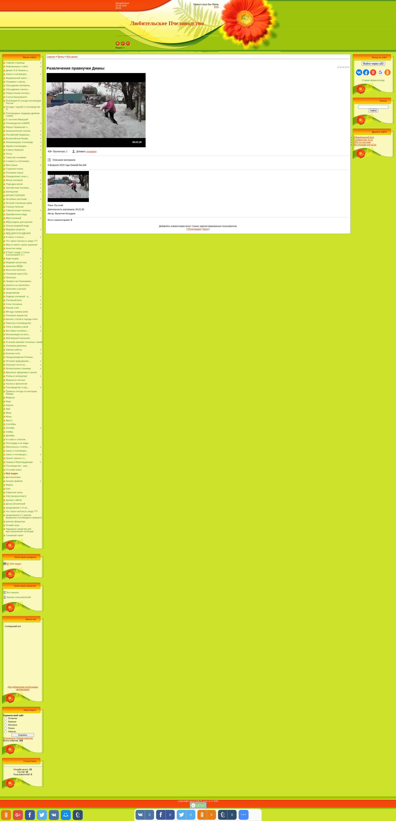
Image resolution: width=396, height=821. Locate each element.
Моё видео (15, 564)
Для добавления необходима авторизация (23, 688)
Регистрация (194, 229)
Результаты (9, 738)
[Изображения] (68, 186)
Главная (51, 56)
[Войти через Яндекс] (373, 72)
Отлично (12, 718)
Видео (61, 56)
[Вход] (128, 45)
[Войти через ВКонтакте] (359, 72)
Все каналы (13, 592)
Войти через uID (373, 63)
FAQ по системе (362, 142)
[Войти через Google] (380, 72)
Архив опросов (25, 738)
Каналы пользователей (19, 597)
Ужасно (12, 731)
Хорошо (12, 721)
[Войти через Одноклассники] (387, 72)
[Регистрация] (123, 45)
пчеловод (91, 151)
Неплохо (12, 725)
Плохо (11, 728)
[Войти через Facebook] (366, 72)
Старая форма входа (373, 80)
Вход (205, 229)
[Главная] (118, 45)
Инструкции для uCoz (365, 144)
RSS (216, 7)
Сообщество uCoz (363, 139)
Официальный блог (364, 137)
